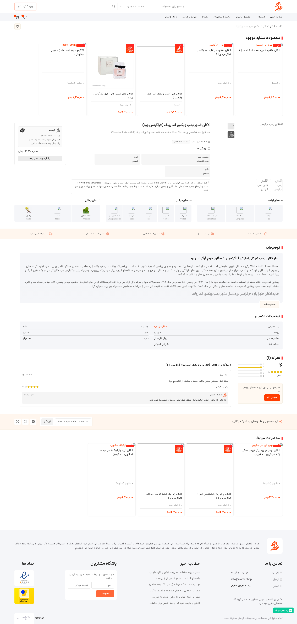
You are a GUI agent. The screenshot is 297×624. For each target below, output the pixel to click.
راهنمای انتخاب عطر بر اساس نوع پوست (178, 578)
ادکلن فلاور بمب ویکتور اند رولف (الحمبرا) (164, 96)
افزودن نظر (272, 397)
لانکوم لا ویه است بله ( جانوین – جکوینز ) (66, 52)
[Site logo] (279, 6)
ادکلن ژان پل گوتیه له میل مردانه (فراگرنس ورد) (164, 496)
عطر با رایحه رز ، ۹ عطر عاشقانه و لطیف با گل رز (175, 591)
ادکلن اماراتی (269, 26)
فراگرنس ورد (223, 83)
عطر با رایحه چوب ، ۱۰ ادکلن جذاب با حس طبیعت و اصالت (177, 597)
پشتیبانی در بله (281, 610)
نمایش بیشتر (270, 304)
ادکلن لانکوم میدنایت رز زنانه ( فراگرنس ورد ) (214, 52)
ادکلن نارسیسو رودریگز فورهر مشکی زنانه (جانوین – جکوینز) (261, 452)
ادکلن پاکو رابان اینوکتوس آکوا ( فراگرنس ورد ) (214, 496)
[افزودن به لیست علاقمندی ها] (17, 26)
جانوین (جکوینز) (74, 83)
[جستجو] (114, 6)
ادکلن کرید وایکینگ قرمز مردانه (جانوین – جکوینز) (116, 452)
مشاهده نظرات (181, 141)
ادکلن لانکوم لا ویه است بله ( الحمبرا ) (259, 50)
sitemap (39, 618)
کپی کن (47, 421)
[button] (33, 422)
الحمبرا (275, 83)
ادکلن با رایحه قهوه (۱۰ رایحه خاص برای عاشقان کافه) (174, 603)
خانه (280, 26)
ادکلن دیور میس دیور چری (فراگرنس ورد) (113, 96)
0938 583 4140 (241, 586)
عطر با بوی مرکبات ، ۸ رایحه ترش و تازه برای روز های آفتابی (174, 572)
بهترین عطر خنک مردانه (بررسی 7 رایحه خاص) (174, 585)
